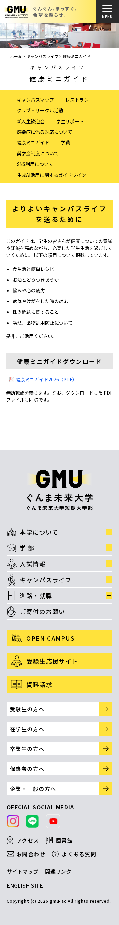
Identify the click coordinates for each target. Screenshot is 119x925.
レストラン (77, 99)
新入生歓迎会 (31, 121)
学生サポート (70, 121)
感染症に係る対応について (44, 131)
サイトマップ (22, 871)
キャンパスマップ (35, 99)
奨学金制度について (38, 153)
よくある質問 (79, 854)
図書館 (64, 840)
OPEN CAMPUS (50, 638)
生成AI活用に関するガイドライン (51, 175)
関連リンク (58, 871)
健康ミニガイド (33, 142)
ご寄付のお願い (42, 611)
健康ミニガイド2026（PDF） (46, 379)
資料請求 (39, 684)
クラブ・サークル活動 (40, 110)
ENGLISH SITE (25, 885)
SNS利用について (35, 164)
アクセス (28, 840)
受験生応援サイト (52, 661)
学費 (65, 142)
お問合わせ (31, 854)
